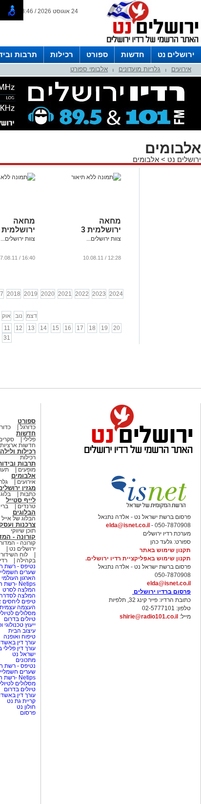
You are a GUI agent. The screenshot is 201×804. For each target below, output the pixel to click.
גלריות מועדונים (140, 69)
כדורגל (28, 427)
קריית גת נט (21, 701)
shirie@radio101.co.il (149, 616)
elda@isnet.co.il (128, 525)
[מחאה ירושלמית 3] (96, 177)
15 (55, 328)
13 (31, 328)
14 (43, 328)
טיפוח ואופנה (19, 636)
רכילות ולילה (18, 451)
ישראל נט (23, 654)
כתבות (28, 494)
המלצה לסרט (19, 589)
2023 (99, 293)
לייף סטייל (21, 500)
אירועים (181, 69)
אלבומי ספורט (89, 69)
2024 (116, 293)
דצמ (31, 315)
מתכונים (26, 660)
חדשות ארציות (18, 445)
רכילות (61, 54)
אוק (6, 315)
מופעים (27, 469)
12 (19, 328)
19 (104, 328)
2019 (31, 293)
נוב (18, 315)
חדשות (132, 54)
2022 (82, 293)
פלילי (29, 439)
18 (92, 328)
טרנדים (27, 506)
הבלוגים (24, 512)
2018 (13, 293)
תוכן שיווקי (23, 530)
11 (7, 328)
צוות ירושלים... (103, 238)
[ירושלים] (150, 44)
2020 (48, 293)
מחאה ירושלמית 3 (101, 225)
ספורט (97, 54)
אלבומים (146, 159)
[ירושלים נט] (135, 456)
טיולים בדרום (19, 619)
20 (116, 328)
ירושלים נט (176, 54)
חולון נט (25, 706)
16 (67, 328)
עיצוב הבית (22, 630)
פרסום (27, 712)
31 (6, 337)
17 (80, 328)
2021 (65, 293)
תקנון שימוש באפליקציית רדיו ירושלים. (138, 558)
